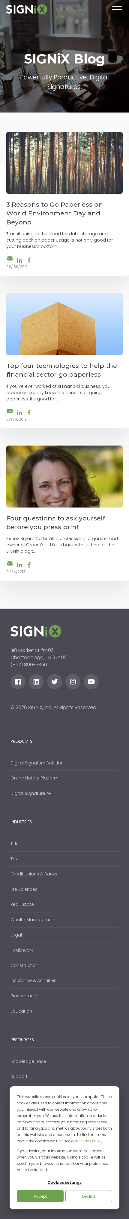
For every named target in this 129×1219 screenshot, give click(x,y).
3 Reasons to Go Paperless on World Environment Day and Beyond (54, 213)
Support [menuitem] (19, 1076)
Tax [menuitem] (13, 859)
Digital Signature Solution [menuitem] (37, 763)
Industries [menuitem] (21, 822)
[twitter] (54, 681)
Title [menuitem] (14, 844)
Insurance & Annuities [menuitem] (33, 980)
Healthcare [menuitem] (22, 950)
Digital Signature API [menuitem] (31, 793)
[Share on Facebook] (29, 260)
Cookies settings (64, 1182)
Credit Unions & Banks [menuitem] (33, 874)
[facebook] (18, 681)
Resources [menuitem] (22, 1040)
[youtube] (91, 681)
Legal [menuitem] (16, 935)
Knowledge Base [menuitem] (28, 1061)
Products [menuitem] (21, 741)
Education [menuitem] (21, 1011)
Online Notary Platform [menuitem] (34, 778)
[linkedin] (36, 681)
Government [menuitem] (24, 996)
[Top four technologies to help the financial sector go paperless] (64, 324)
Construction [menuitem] (24, 965)
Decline (88, 1196)
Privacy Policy (90, 1140)
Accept (40, 1196)
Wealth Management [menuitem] (33, 920)
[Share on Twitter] (10, 259)
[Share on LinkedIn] (19, 260)
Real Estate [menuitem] (22, 904)
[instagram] (72, 681)
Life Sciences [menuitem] (24, 889)
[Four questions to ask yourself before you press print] (64, 477)
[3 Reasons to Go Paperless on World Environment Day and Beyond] (64, 163)
